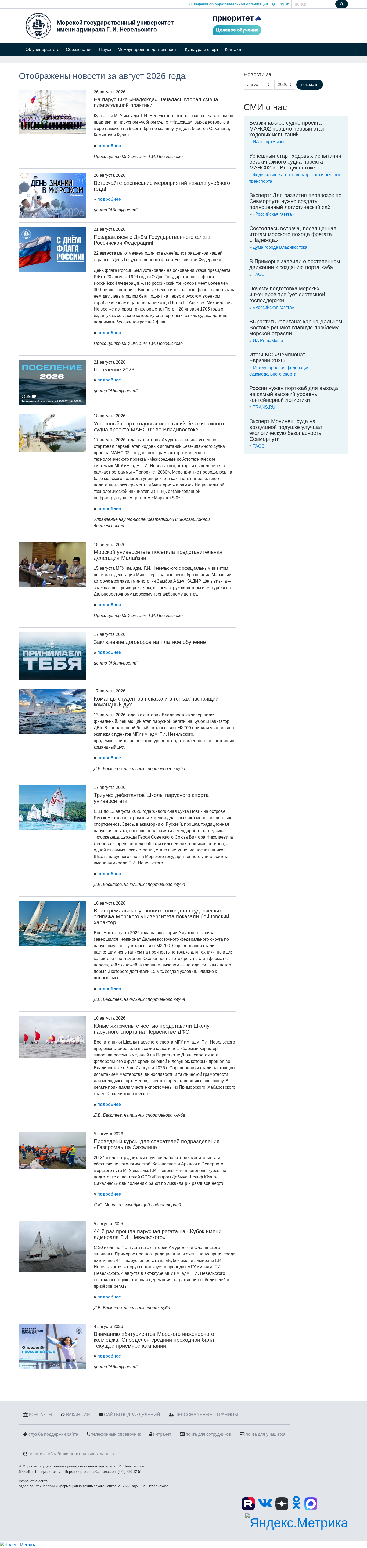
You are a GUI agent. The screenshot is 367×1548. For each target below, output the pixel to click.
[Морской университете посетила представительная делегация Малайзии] (52, 564)
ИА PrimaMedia (268, 340)
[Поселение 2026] (52, 382)
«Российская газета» (273, 214)
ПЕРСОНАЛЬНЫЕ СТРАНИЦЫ (206, 1414)
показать (309, 84)
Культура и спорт (201, 49)
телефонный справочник (116, 1434)
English (282, 4)
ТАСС (259, 274)
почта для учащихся (266, 1434)
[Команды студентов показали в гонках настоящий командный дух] (52, 711)
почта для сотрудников (208, 1434)
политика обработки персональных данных (71, 1454)
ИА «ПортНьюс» (269, 141)
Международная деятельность (148, 49)
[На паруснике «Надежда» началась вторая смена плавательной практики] (52, 111)
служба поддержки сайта (53, 1434)
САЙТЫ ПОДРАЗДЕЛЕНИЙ (132, 1414)
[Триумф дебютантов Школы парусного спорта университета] (52, 807)
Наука (105, 49)
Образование (79, 49)
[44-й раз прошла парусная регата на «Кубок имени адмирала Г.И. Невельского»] (52, 1246)
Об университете (42, 49)
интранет (162, 1434)
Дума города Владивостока (280, 247)
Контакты (234, 49)
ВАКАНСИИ (78, 1414)
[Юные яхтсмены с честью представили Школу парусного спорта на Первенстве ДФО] (52, 1036)
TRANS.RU (264, 407)
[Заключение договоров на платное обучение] (52, 656)
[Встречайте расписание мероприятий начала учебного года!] (52, 195)
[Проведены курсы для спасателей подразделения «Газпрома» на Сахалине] (52, 1150)
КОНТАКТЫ (40, 1414)
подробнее (109, 145)
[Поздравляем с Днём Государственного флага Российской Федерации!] (52, 249)
